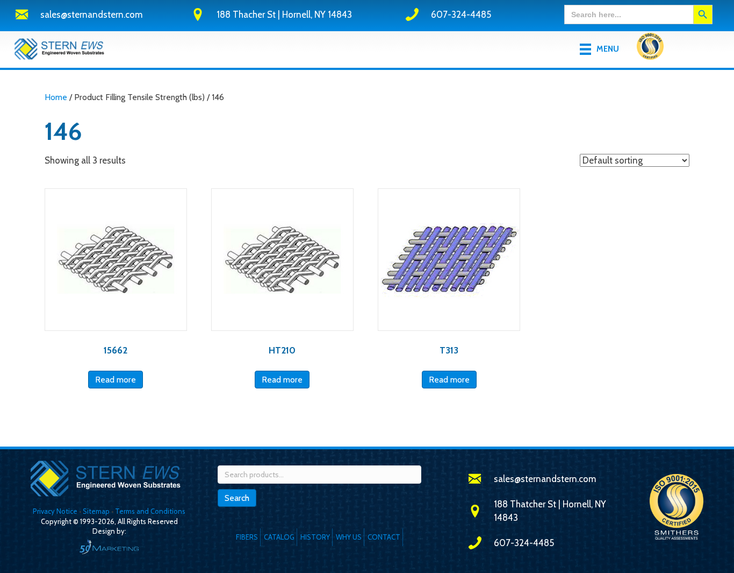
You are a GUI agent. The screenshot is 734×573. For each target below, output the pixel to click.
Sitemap (96, 511)
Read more (115, 379)
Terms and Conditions (150, 511)
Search (237, 498)
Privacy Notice (56, 511)
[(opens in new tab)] (650, 48)
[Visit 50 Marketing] (109, 546)
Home (56, 97)
